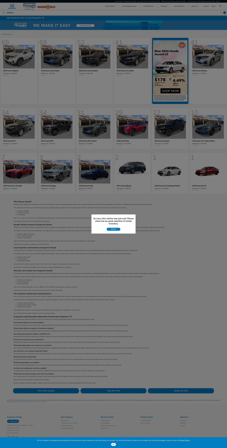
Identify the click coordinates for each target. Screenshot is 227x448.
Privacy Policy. (185, 440)
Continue (113, 229)
